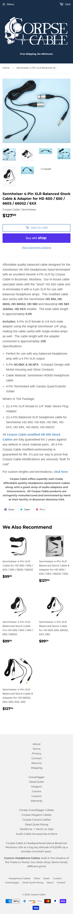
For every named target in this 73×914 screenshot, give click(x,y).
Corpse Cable (37, 894)
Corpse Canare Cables (36, 819)
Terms (37, 748)
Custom (36, 796)
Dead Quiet (36, 781)
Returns (36, 763)
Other (37, 878)
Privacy (36, 753)
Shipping (36, 767)
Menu (10, 4)
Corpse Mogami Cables (36, 814)
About (37, 744)
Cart (67, 4)
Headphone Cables (19, 878)
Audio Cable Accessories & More (36, 833)
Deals (46, 878)
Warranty (36, 800)
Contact (36, 758)
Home (6, 67)
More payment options (36, 247)
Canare (36, 791)
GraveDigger (36, 777)
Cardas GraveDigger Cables (36, 810)
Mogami (36, 786)
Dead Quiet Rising (36, 824)
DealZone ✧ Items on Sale (36, 829)
